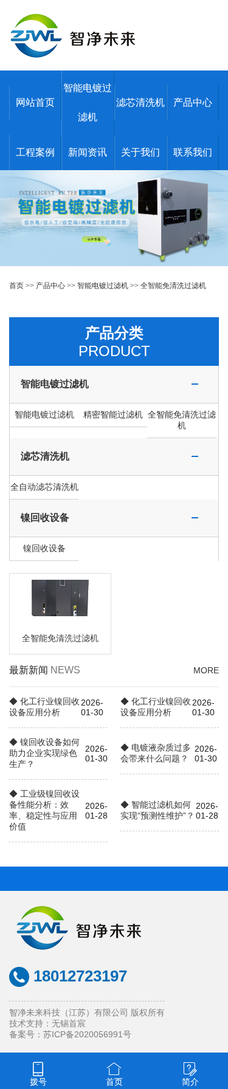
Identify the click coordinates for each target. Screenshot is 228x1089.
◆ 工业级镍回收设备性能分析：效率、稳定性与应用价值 (44, 810)
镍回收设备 (45, 517)
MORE (206, 670)
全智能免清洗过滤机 (173, 285)
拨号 (38, 1082)
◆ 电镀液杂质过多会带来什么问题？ (155, 753)
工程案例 (35, 152)
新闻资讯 (87, 152)
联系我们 (192, 152)
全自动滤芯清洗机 (44, 487)
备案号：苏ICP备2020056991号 (70, 1034)
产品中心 (192, 102)
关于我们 (140, 152)
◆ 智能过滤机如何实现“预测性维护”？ (157, 810)
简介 (190, 1082)
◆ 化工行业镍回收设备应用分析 (44, 706)
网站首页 (35, 102)
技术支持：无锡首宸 (47, 1023)
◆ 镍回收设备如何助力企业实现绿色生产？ (44, 753)
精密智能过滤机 (113, 414)
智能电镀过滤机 (102, 285)
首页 (16, 285)
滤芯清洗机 (140, 102)
